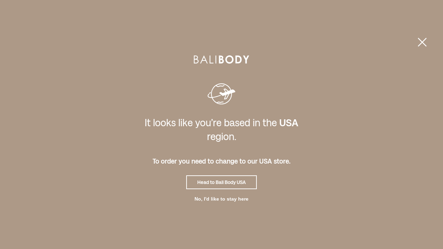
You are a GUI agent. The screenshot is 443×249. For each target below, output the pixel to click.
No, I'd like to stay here (221, 199)
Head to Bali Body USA (221, 182)
